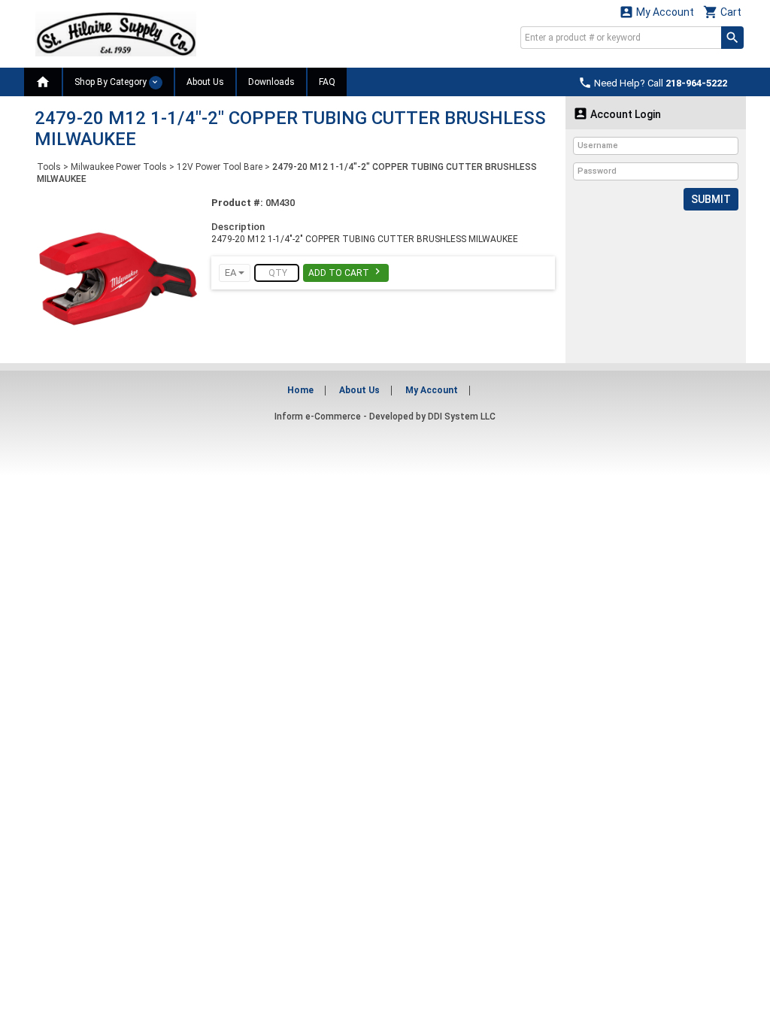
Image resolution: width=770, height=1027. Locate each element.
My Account (656, 12)
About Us (205, 82)
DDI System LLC (462, 416)
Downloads (271, 82)
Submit (711, 199)
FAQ (327, 82)
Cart (722, 12)
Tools (49, 167)
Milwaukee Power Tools (119, 167)
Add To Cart (345, 271)
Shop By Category (111, 82)
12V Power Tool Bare (219, 167)
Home (300, 390)
